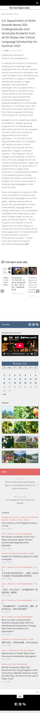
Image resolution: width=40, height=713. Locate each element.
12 (20, 379)
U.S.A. (16, 14)
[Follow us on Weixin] (37, 324)
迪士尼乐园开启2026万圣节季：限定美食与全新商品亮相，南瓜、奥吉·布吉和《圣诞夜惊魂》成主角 (19, 284)
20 (25, 383)
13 (25, 379)
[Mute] (32, 354)
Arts (3, 534)
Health (4, 650)
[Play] (4, 354)
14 (31, 379)
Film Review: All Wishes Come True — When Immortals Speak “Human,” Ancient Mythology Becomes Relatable (19, 541)
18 (15, 383)
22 (36, 383)
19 (20, 383)
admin (6, 50)
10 (9, 379)
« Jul (4, 394)
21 (30, 383)
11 (15, 379)
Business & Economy (10, 517)
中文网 (31, 639)
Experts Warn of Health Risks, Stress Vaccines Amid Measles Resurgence (19, 655)
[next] (37, 291)
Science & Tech (16, 520)
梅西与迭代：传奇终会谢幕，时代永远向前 (20, 642)
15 (36, 379)
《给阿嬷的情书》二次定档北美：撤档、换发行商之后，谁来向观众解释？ (20, 607)
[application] (20, 345)
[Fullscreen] (35, 354)
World (26, 520)
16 (4, 383)
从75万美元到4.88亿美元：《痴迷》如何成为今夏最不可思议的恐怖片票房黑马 (20, 574)
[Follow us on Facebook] (30, 324)
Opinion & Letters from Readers (20, 534)
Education (7, 14)
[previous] (2, 291)
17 (9, 383)
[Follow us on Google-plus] (33, 324)
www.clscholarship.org (16, 244)
